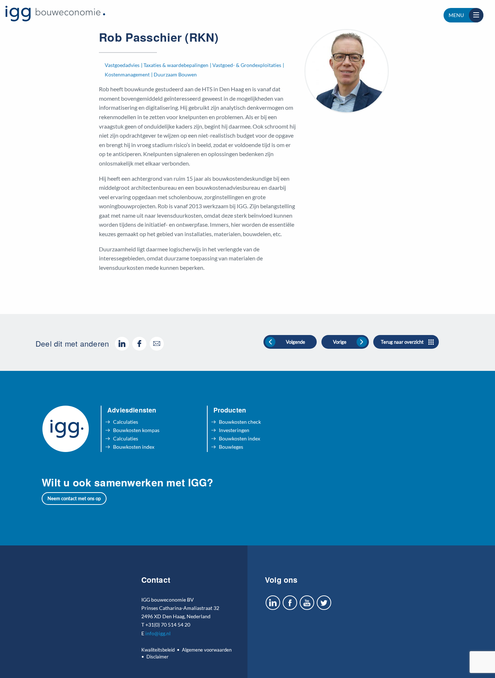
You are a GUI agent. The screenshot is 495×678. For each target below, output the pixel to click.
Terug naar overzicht (402, 342)
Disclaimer (157, 657)
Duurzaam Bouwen (175, 74)
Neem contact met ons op (74, 498)
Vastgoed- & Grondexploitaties (246, 65)
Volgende (295, 342)
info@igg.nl (158, 633)
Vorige (339, 342)
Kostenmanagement (127, 74)
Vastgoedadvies (122, 65)
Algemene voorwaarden (207, 650)
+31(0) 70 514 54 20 (167, 625)
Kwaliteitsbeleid (158, 650)
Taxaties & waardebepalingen (175, 65)
